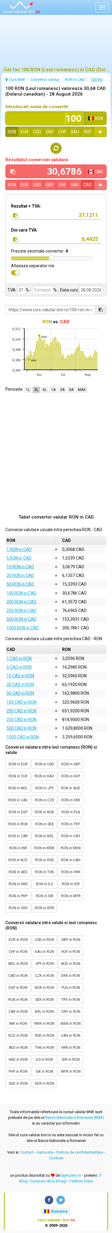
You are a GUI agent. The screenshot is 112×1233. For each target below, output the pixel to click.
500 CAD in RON (21, 728)
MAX (82, 390)
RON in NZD (18, 860)
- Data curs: (68, 290)
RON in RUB (18, 824)
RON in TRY (70, 824)
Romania (59, 1211)
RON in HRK (70, 872)
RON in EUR (18, 764)
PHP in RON (18, 1071)
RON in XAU (44, 776)
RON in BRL (44, 836)
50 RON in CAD (20, 584)
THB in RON (44, 1047)
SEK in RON (44, 1000)
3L (36, 390)
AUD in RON (70, 964)
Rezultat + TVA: (26, 206)
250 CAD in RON (21, 719)
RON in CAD (18, 800)
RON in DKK (70, 800)
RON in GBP (70, 764)
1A (53, 390)
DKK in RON (70, 976)
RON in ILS (44, 884)
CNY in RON (70, 1012)
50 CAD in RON (20, 693)
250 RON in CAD (21, 610)
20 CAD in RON (20, 684)
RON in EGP (18, 812)
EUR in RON (18, 940)
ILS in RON (44, 1059)
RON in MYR (71, 896)
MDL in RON (18, 964)
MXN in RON (71, 1024)
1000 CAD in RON (23, 737)
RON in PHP (18, 896)
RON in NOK (44, 812)
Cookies (56, 1158)
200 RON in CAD (21, 601)
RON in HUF (70, 776)
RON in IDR (71, 884)
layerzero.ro (71, 1175)
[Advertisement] (56, 43)
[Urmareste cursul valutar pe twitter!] (60, 1200)
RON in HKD (18, 884)
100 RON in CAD (21, 593)
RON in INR (18, 848)
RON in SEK (44, 824)
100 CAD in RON (21, 702)
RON (12, 131)
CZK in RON (44, 976)
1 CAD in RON (19, 658)
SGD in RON (18, 1083)
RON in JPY (44, 788)
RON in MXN (71, 848)
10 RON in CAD (20, 566)
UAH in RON (70, 1035)
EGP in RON (18, 988)
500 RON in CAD (21, 619)
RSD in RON (44, 1035)
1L (28, 390)
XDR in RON (44, 1083)
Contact (27, 1152)
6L (45, 390)
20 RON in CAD (20, 575)
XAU (75, 131)
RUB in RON (18, 1000)
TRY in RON (70, 1000)
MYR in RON (71, 1071)
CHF (62, 131)
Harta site (45, 1152)
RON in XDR (44, 908)
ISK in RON (44, 1071)
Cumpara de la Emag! (48, 1181)
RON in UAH (70, 860)
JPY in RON (44, 964)
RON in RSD (44, 860)
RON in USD (44, 764)
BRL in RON (44, 1012)
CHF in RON (18, 952)
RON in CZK (44, 800)
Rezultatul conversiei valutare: (37, 159)
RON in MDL (18, 788)
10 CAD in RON (20, 675)
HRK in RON (70, 1047)
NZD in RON (18, 1035)
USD (37, 131)
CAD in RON (18, 976)
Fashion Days (81, 1181)
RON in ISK (44, 896)
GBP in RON (70, 940)
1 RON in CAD (19, 549)
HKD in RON (18, 1059)
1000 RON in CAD (23, 627)
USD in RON (44, 940)
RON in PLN (71, 812)
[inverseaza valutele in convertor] (56, 148)
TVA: (11, 290)
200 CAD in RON (21, 710)
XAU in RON (44, 952)
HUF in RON (70, 952)
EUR (24, 131)
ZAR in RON (18, 1012)
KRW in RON (44, 1024)
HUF (87, 131)
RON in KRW (44, 848)
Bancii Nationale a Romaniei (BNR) (74, 1117)
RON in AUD (70, 788)
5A (71, 390)
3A (62, 390)
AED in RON (18, 1047)
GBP (50, 131)
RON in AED (18, 872)
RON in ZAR (18, 836)
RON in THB (44, 872)
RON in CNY (70, 836)
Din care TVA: (24, 230)
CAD (87, 184)
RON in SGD (18, 908)
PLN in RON (71, 988)
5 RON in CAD (19, 558)
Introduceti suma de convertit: (37, 106)
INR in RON (18, 1024)
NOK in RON (44, 988)
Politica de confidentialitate (79, 1152)
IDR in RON (71, 1059)
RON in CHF (18, 776)
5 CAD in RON (19, 667)
